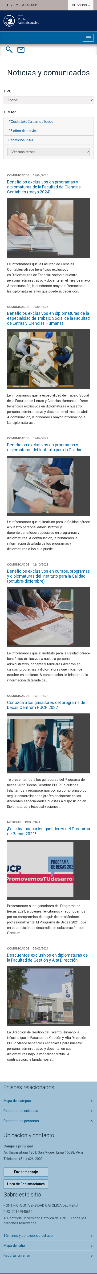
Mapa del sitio (14, 1245)
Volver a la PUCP (24, 5)
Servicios (80, 5)
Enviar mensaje (26, 1172)
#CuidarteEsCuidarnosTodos (30, 121)
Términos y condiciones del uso (28, 1235)
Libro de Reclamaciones (26, 1184)
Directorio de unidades (21, 1111)
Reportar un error (17, 1255)
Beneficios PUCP (21, 140)
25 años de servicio (23, 131)
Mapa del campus (17, 1101)
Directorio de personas (21, 1121)
